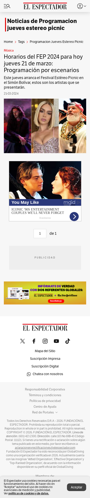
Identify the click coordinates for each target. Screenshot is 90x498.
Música (9, 50)
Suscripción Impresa (45, 359)
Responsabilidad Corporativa (45, 389)
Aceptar (76, 487)
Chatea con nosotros (48, 374)
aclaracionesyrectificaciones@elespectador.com (45, 447)
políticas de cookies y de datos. (28, 493)
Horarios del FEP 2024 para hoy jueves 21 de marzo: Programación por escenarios (43, 63)
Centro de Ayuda (45, 406)
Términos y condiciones (45, 395)
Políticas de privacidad (45, 401)
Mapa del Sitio (45, 351)
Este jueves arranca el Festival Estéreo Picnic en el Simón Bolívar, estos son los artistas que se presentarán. (44, 82)
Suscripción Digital (45, 366)
